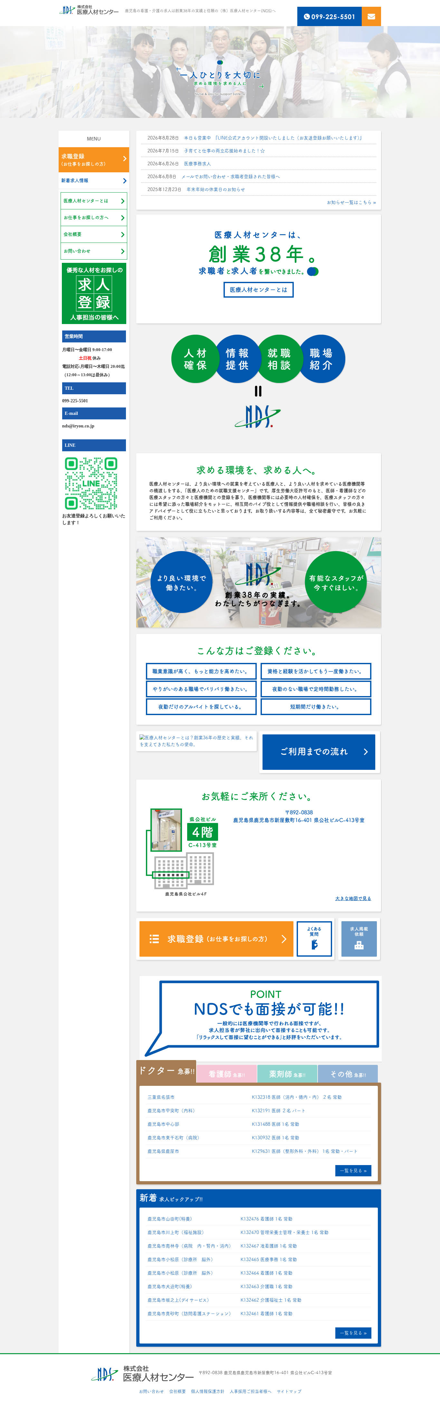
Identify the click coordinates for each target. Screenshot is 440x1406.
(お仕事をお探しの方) (83, 159)
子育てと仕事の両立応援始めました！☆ (224, 150)
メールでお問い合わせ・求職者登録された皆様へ (230, 176)
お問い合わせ (77, 251)
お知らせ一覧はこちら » (351, 202)
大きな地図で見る (353, 898)
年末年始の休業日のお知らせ (216, 189)
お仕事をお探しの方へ (86, 217)
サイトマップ (289, 1391)
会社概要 (72, 234)
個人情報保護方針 (208, 1391)
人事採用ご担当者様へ (251, 1391)
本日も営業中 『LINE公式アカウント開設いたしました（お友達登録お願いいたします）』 (274, 138)
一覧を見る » (353, 1170)
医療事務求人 (197, 163)
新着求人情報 (74, 180)
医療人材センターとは (85, 200)
